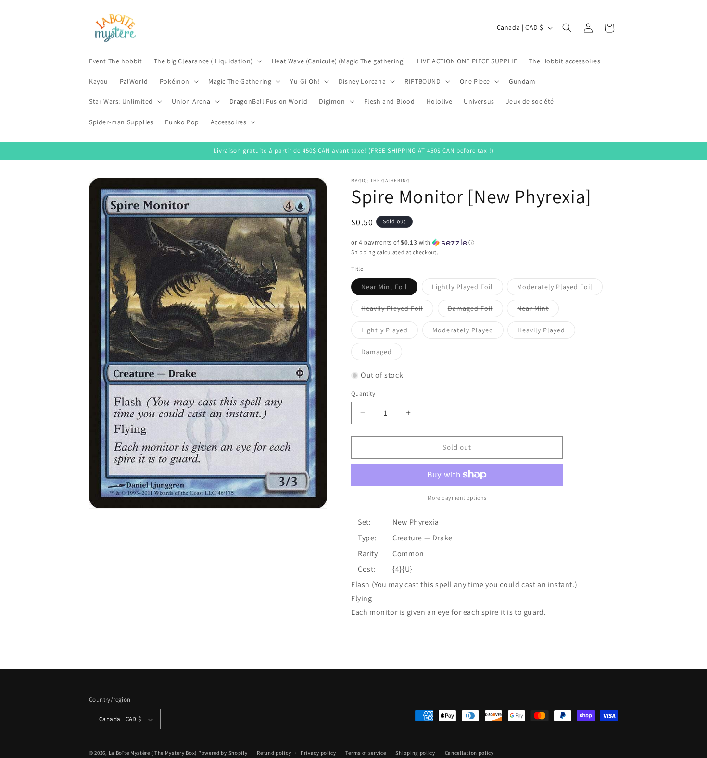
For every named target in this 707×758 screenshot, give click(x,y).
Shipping (363, 252)
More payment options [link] (457, 497)
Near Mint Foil (389, 288)
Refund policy (274, 752)
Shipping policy (415, 752)
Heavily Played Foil (397, 310)
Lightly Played (389, 332)
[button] (207, 61)
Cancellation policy (469, 752)
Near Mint (538, 310)
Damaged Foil (475, 310)
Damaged (381, 353)
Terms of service (365, 752)
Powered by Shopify (223, 753)
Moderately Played (468, 332)
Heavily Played (546, 332)
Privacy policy (318, 752)
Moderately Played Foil (560, 288)
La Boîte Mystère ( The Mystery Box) (153, 753)
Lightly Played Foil (467, 288)
